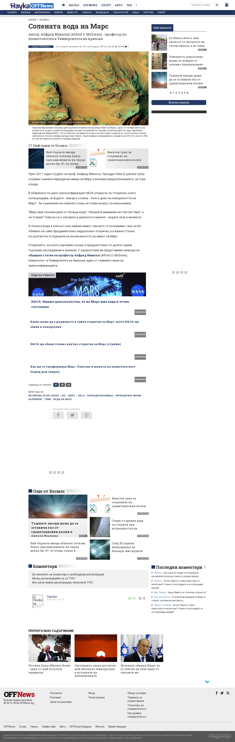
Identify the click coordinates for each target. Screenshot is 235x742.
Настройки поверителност (137, 715)
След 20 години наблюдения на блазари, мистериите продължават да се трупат (127, 550)
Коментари (45, 566)
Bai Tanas (160, 592)
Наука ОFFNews (41, 46)
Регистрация (97, 697)
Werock (99, 726)
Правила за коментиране (136, 699)
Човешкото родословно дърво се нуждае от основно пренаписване (186, 60)
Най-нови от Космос (50, 145)
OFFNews (9, 726)
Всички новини (179, 102)
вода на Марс (62, 399)
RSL (63, 395)
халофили (35, 399)
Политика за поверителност (137, 707)
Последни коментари (179, 567)
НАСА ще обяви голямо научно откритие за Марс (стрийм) (75, 344)
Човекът (87, 12)
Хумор (161, 12)
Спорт (106, 5)
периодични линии (128, 395)
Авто (119, 5)
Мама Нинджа (117, 726)
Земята (58, 12)
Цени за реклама (61, 702)
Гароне (52, 596)
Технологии (120, 12)
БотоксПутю (162, 597)
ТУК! (90, 582)
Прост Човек (162, 605)
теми (47, 399)
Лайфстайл (49, 726)
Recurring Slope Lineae (43, 395)
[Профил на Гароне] (37, 604)
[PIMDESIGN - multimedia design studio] (218, 737)
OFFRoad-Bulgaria (80, 726)
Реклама (55, 697)
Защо (135, 12)
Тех (129, 5)
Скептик (148, 12)
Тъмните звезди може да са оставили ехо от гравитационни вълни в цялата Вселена (186, 81)
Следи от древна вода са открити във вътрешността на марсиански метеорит (128, 526)
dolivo (158, 572)
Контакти (56, 693)
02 (62, 385)
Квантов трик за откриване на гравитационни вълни (124, 156)
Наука (74, 5)
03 (68, 385)
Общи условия (137, 693)
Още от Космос (49, 491)
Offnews (90, 5)
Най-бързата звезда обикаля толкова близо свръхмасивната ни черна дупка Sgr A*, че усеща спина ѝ (65, 159)
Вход (92, 693)
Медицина (102, 12)
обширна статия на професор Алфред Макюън (64, 255)
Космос (12, 12)
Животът (72, 12)
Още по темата (42, 275)
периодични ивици (100, 395)
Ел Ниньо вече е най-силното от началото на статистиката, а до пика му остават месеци (187, 43)
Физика (26, 12)
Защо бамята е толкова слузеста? (187, 592)
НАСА (81, 395)
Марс (71, 395)
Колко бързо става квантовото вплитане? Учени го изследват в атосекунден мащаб (177, 584)
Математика (42, 12)
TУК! (72, 578)
